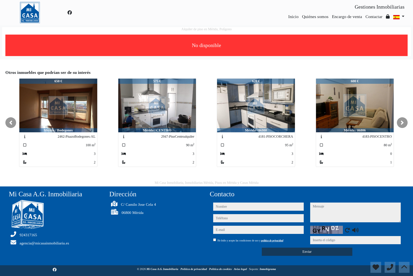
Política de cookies (220, 269)
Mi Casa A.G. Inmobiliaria (162, 269)
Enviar (306, 251)
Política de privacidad (194, 269)
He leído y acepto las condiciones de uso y (250, 240)
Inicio (293, 16)
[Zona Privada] (387, 16)
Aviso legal (241, 269)
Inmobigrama (268, 269)
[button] (10, 122)
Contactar (373, 16)
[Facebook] (70, 12)
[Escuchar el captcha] (355, 230)
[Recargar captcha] (347, 230)
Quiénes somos (315, 16)
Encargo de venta (347, 16)
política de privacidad (272, 240)
